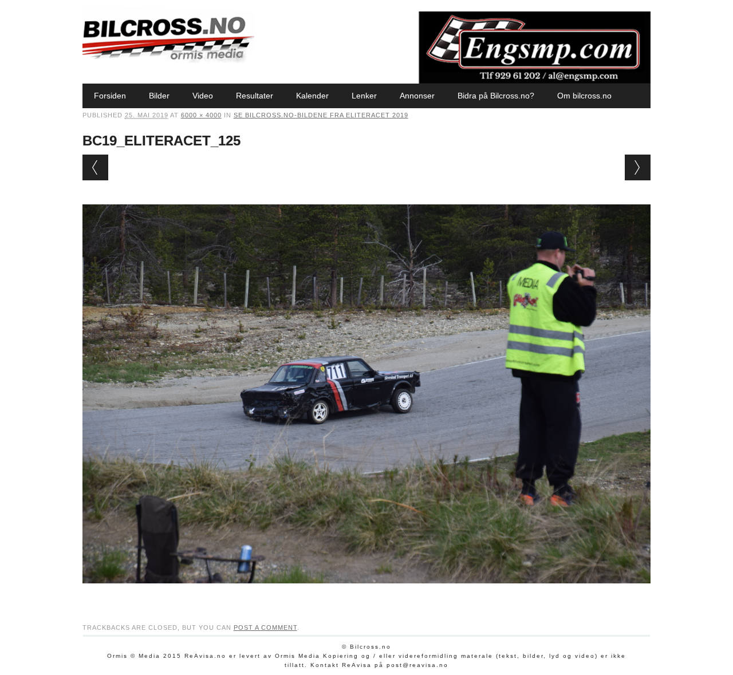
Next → (638, 167)
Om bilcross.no (584, 95)
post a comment (265, 627)
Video (202, 95)
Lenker (364, 95)
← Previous (95, 167)
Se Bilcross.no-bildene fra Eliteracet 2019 (321, 115)
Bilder (159, 95)
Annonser (417, 95)
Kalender (312, 95)
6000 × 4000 (201, 115)
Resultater (254, 95)
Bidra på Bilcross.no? (496, 95)
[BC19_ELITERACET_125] (366, 594)
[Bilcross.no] (168, 60)
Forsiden (110, 95)
